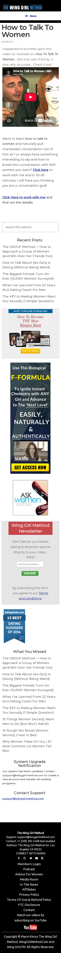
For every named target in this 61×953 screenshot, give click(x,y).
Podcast (29, 869)
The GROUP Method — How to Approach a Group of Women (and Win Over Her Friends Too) (27, 251)
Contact (29, 910)
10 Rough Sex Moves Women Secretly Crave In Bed (25, 733)
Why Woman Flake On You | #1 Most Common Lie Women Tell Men (27, 746)
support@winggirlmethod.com (23, 798)
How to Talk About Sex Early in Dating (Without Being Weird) (26, 265)
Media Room (29, 879)
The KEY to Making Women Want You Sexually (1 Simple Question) (29, 299)
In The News (29, 884)
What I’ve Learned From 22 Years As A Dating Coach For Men (28, 287)
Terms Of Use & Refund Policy (29, 899)
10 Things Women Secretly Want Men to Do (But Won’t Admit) (28, 721)
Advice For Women (29, 874)
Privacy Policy (29, 894)
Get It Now (30, 351)
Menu (33, 16)
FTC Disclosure (29, 905)
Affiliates (29, 889)
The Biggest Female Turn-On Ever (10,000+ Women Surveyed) (28, 276)
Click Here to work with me (23, 197)
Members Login (29, 864)
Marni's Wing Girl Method (22, 6)
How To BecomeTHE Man (30, 321)
